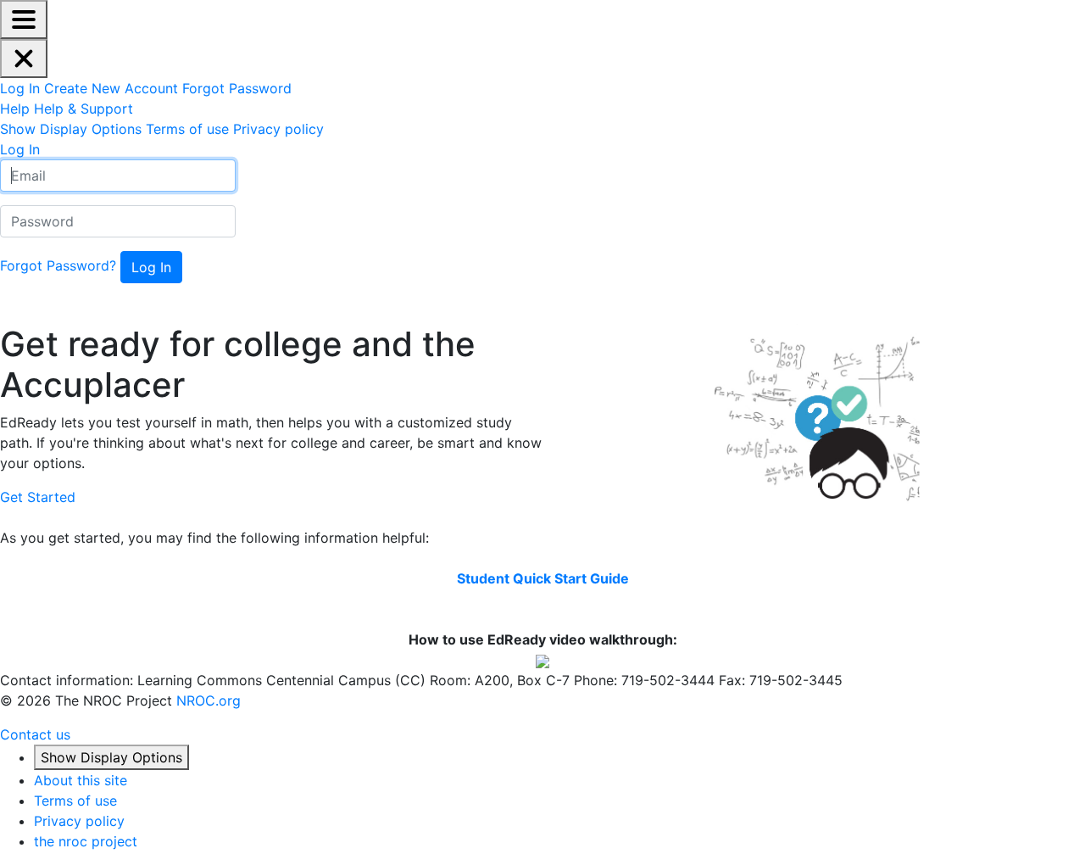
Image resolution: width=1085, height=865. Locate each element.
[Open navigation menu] (23, 19)
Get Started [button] (37, 496)
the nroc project (85, 841)
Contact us (35, 734)
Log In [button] (20, 149)
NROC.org (208, 700)
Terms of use (75, 800)
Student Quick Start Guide (543, 578)
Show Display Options (111, 757)
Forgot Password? (58, 265)
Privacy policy (79, 820)
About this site (80, 780)
